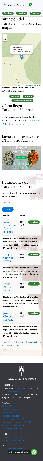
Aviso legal (6, 406)
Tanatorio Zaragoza (16, 5)
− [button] (5, 39)
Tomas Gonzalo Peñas (8, 258)
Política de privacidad (10, 416)
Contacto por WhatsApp (12, 429)
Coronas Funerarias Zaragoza (14, 437)
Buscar (8, 209)
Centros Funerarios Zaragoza (13, 440)
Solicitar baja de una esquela (13, 426)
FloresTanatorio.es (21, 388)
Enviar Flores (8, 13)
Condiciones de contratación (13, 419)
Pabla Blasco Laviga (7, 287)
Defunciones (21, 13)
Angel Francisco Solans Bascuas (9, 226)
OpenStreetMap (28, 85)
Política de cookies (9, 413)
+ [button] (5, 36)
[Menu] (37, 4)
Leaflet (20, 85)
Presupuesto (35, 13)
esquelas (25, 342)
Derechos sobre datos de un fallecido (17, 422)
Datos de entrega (9, 409)
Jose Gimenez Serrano (8, 316)
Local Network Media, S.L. (15, 391)
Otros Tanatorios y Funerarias (14, 449)
